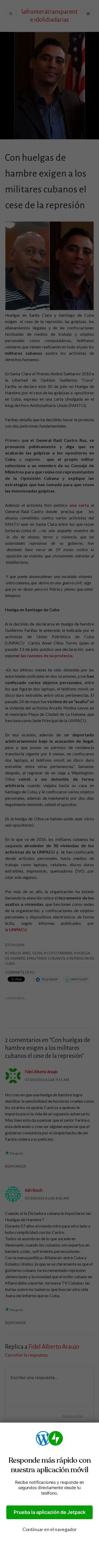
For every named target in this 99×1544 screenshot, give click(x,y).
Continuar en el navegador (49, 1529)
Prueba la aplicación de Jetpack (50, 1512)
